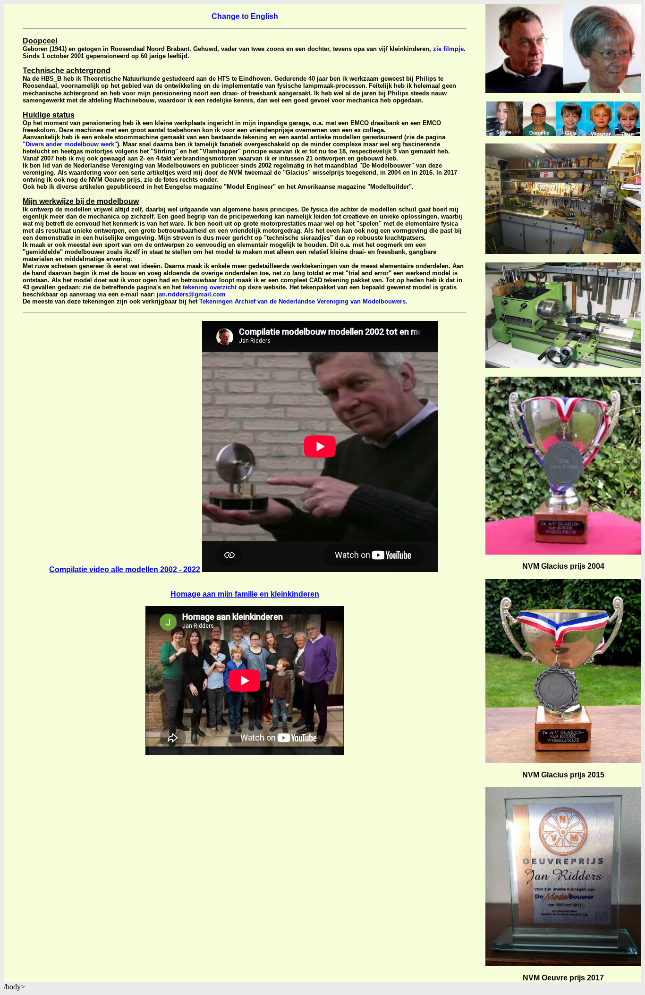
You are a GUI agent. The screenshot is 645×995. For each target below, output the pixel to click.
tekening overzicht (210, 287)
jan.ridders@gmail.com (191, 294)
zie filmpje (448, 48)
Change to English (245, 16)
